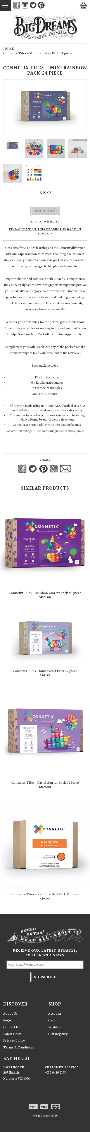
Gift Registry (58, 1034)
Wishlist (54, 1027)
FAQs (7, 1020)
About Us (10, 1014)
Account (54, 1014)
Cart (51, 1020)
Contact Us (11, 1027)
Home (8, 49)
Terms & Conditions (19, 1047)
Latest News (12, 1034)
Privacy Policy (14, 1041)
